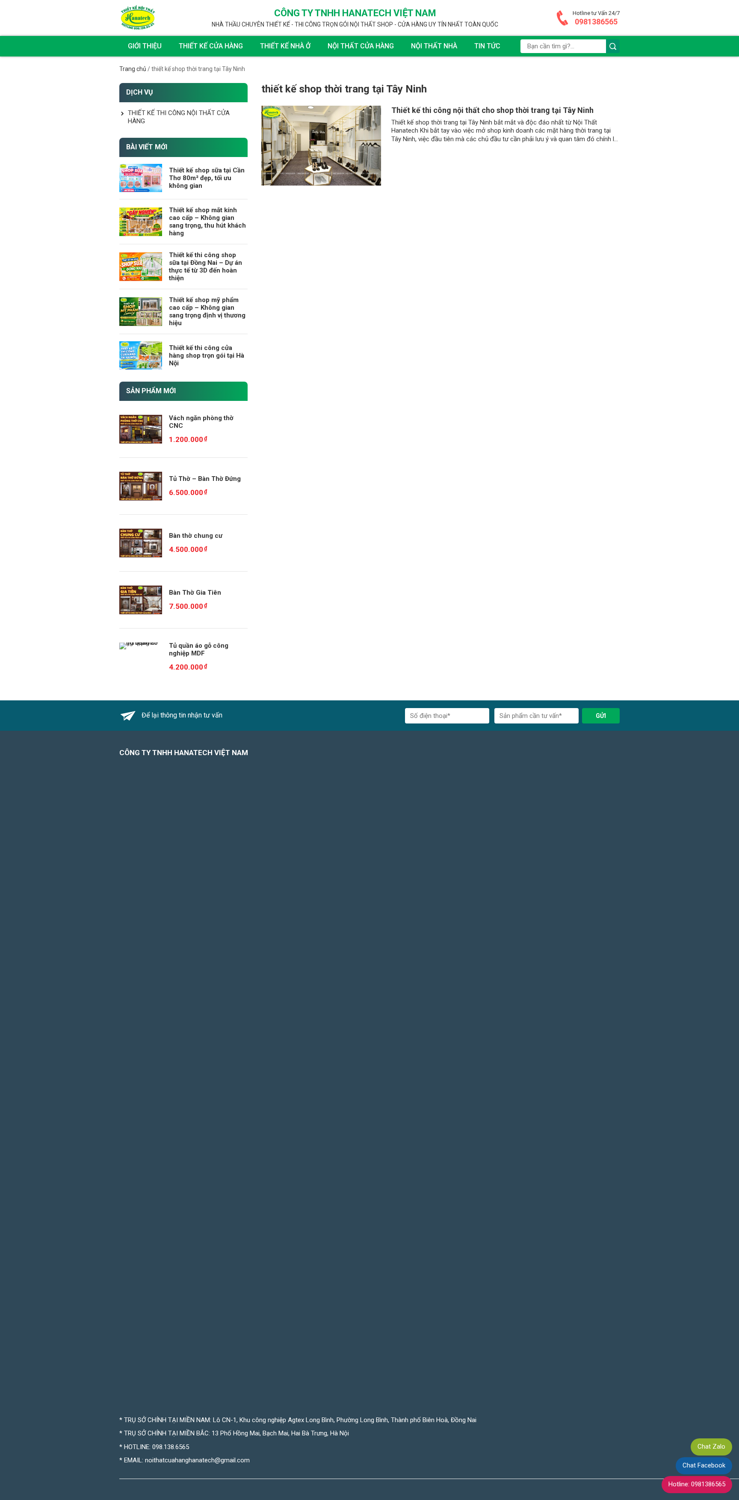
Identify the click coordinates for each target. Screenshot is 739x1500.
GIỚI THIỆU (145, 46)
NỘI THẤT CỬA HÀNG (361, 46)
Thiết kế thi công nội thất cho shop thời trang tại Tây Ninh (492, 110)
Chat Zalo (711, 1446)
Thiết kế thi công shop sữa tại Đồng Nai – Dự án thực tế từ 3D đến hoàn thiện (205, 266)
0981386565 (596, 21)
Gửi (601, 715)
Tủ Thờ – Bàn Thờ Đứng (205, 479)
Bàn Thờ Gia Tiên (195, 592)
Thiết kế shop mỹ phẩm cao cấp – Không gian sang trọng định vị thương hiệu (207, 311)
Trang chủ (132, 68)
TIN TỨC (487, 46)
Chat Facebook (704, 1465)
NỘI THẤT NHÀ (434, 46)
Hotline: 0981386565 (696, 1484)
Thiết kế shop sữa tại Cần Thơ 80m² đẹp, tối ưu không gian (207, 178)
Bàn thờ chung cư (195, 536)
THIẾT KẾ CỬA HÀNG (211, 46)
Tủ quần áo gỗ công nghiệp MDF (198, 649)
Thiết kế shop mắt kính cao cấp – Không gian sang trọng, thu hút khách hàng (207, 221)
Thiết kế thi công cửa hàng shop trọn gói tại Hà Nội (206, 355)
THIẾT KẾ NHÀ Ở (285, 46)
